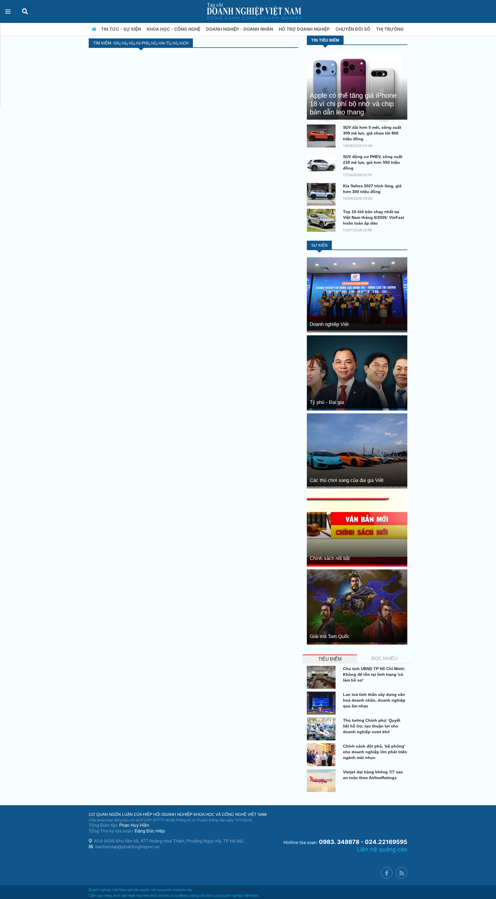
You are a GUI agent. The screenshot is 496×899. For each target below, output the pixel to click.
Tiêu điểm (330, 659)
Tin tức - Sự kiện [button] (121, 29)
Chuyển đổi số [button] (353, 29)
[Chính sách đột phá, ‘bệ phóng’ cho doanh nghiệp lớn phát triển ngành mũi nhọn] (322, 754)
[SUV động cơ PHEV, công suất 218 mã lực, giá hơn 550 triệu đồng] (322, 165)
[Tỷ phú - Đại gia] (357, 372)
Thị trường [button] (390, 29)
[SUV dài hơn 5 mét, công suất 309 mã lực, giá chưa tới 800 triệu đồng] (322, 135)
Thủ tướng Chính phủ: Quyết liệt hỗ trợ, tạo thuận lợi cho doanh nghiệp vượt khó (371, 726)
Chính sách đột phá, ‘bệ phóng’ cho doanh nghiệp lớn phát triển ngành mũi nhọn (375, 752)
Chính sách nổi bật (330, 558)
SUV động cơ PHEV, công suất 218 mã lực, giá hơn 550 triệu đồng (372, 162)
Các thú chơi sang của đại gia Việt (346, 480)
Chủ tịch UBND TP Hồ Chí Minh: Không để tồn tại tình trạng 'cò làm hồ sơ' (374, 674)
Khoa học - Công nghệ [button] (174, 29)
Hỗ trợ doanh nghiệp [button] (305, 29)
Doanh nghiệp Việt (329, 324)
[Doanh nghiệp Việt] (357, 294)
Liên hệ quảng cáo (382, 849)
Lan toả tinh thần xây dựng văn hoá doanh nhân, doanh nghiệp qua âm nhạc (374, 700)
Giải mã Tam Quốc (330, 636)
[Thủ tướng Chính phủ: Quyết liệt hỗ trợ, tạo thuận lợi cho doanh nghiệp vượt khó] (322, 728)
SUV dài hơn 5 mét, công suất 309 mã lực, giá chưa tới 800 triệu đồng (372, 133)
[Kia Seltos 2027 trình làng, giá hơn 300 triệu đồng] (322, 194)
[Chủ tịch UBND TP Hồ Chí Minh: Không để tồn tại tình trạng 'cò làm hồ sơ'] (322, 677)
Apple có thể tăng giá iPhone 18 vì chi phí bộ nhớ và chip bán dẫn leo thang (353, 104)
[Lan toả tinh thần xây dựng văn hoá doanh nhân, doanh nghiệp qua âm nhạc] (322, 703)
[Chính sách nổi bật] (357, 528)
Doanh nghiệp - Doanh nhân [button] (240, 29)
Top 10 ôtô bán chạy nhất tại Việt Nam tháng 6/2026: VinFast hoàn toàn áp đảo (373, 217)
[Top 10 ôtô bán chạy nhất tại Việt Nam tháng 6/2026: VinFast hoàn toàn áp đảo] (322, 220)
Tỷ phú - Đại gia (327, 402)
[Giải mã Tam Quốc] (357, 606)
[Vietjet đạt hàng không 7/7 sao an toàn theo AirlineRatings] (322, 780)
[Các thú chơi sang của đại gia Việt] (357, 450)
